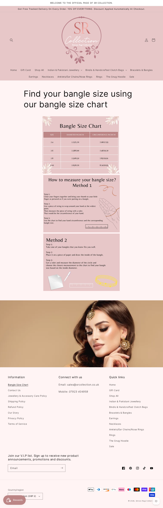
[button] (11, 40)
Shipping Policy (16, 401)
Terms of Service (17, 423)
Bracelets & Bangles (120, 412)
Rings (112, 435)
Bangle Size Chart (18, 384)
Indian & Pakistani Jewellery (125, 401)
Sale (111, 446)
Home (112, 384)
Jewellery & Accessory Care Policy (27, 395)
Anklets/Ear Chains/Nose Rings (126, 429)
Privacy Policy (16, 418)
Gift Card (114, 390)
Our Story (13, 412)
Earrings (113, 418)
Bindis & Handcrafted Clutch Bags (128, 407)
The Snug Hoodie (119, 440)
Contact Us (14, 390)
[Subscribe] (61, 468)
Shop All (113, 395)
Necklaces (115, 423)
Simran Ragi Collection (145, 501)
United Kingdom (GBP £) (23, 496)
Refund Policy (16, 407)
